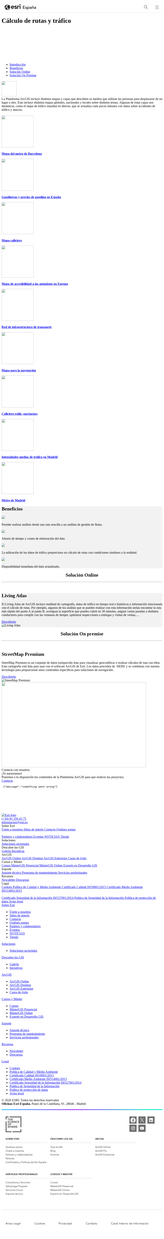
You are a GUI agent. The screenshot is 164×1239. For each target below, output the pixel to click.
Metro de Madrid (13, 500)
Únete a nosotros (13, 829)
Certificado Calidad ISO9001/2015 (84, 887)
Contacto (50, 829)
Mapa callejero (12, 240)
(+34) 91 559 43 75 (14, 818)
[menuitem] (26, 1147)
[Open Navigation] (157, 7)
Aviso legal (16, 901)
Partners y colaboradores (17, 836)
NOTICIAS (52, 836)
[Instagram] (133, 1128)
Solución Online (20, 71)
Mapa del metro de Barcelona (22, 153)
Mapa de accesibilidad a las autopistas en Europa (35, 284)
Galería (7, 851)
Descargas (22, 880)
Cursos (6, 865)
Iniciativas (18, 851)
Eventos (38, 836)
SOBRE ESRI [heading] (12, 1138)
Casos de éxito (77, 858)
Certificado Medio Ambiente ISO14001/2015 (38, 1079)
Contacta (7, 780)
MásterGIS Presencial (25, 865)
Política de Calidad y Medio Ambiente (37, 887)
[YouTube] (142, 1128)
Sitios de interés (34, 829)
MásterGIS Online (51, 865)
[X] (142, 1120)
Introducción (18, 64)
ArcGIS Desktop (33, 858)
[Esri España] (20, 7)
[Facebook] (133, 1120)
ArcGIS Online (12, 858)
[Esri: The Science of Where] (13, 1124)
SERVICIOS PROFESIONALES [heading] (22, 1174)
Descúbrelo (9, 621)
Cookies (7, 887)
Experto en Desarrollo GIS (80, 865)
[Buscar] (146, 7)
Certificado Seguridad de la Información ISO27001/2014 (38, 898)
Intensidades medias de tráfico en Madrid (30, 457)
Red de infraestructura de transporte (27, 327)
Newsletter (9, 880)
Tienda (64, 836)
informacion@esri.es (15, 822)
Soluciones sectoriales (15, 844)
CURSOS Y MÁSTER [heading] (61, 1174)
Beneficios (16, 68)
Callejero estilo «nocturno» (20, 413)
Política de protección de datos (29, 1089)
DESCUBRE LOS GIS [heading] (61, 1138)
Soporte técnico (12, 872)
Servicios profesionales (72, 872)
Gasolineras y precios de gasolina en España (31, 197)
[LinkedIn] (151, 1120)
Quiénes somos (66, 829)
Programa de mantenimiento (40, 872)
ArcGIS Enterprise (56, 858)
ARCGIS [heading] (99, 1138)
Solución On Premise (23, 75)
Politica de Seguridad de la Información (99, 898)
